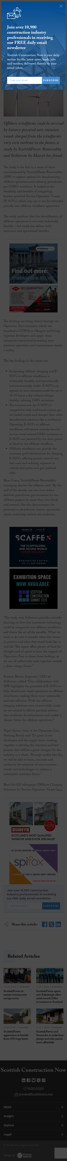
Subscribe (51, 80)
